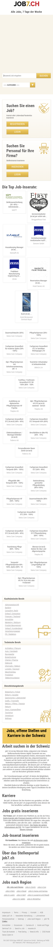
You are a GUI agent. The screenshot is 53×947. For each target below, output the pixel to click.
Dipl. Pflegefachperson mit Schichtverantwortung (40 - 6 (14, 365)
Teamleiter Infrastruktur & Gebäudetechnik (38, 363)
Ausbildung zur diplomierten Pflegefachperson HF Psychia (14, 404)
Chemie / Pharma (11, 660)
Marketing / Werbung (13, 622)
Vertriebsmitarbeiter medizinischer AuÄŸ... (38, 241)
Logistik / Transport (12, 669)
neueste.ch (32, 928)
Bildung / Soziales (11, 695)
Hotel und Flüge (43, 925)
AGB (41, 912)
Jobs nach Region (34, 919)
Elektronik (8, 663)
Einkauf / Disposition (12, 614)
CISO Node (46, 932)
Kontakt (33, 912)
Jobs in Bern (10, 891)
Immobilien (9, 619)
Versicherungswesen (12, 631)
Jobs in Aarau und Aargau (38, 891)
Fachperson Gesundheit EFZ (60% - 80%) (39, 468)
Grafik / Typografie (12, 701)
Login (17, 131)
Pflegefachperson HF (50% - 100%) (14, 500)
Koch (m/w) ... (26, 317)
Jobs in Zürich (30, 887)
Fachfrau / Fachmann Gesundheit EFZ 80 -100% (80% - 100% (26, 382)
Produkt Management (13, 625)
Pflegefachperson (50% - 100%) (38, 334)
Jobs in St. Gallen (18, 899)
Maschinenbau (10, 672)
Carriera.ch (30, 925)
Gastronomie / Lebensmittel (15, 698)
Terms (16, 912)
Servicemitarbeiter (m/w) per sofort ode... (38, 217)
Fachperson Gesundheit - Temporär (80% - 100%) (14, 468)
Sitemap (21, 919)
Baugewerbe (9, 654)
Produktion (9, 675)
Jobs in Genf (21, 895)
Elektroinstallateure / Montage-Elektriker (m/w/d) (14, 435)
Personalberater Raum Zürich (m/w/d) (26, 449)
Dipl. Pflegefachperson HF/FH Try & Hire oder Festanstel (26, 580)
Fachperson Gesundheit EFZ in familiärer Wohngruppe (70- (39, 348)
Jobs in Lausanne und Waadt (38, 895)
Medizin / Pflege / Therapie (15, 704)
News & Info (34, 932)
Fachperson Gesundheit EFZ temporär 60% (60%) (38, 420)
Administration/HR (12, 605)
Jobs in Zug (41, 887)
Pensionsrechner (8, 919)
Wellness (8, 718)
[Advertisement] (26, 45)
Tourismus (9, 712)
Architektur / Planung (13, 648)
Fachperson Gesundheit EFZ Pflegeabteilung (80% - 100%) (39, 533)
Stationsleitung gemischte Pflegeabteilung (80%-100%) (39, 484)
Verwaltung (9, 715)
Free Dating (22, 932)
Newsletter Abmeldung (24, 916)
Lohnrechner (40, 916)
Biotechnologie (10, 657)
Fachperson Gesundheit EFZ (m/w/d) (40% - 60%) (14, 420)
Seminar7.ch (6, 928)
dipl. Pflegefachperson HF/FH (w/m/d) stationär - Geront (38, 403)
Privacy (24, 912)
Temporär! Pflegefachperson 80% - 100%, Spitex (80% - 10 (14, 564)
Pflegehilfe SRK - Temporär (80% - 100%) (14, 482)
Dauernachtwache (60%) (14, 333)
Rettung (8, 707)
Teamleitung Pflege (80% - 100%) (14, 548)
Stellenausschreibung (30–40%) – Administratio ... (14, 206)
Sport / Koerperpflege (13, 709)
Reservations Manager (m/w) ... (38, 283)
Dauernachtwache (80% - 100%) (38, 500)
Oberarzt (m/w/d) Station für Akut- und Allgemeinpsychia (38, 549)
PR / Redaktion (10, 634)
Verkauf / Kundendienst (13, 628)
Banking (8, 608)
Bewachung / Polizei (12, 692)
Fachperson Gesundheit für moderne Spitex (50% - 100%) (14, 348)
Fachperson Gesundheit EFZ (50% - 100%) (26, 513)
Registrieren (17, 124)
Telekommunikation (12, 678)
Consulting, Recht (11, 611)
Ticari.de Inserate (8, 932)
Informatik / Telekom (12, 666)
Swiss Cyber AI (7, 935)
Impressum (6, 912)
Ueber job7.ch (7, 916)
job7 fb (46, 919)
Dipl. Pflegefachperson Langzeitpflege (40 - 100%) (38, 564)
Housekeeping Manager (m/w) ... (14, 250)
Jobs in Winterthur (33, 899)
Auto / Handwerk (11, 651)
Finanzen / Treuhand (12, 616)
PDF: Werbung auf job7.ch (31, 943)
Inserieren (17, 166)
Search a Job (19, 928)
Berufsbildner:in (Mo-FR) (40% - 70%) (39, 434)
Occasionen (18, 925)
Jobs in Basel (21, 891)
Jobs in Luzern (9, 895)
